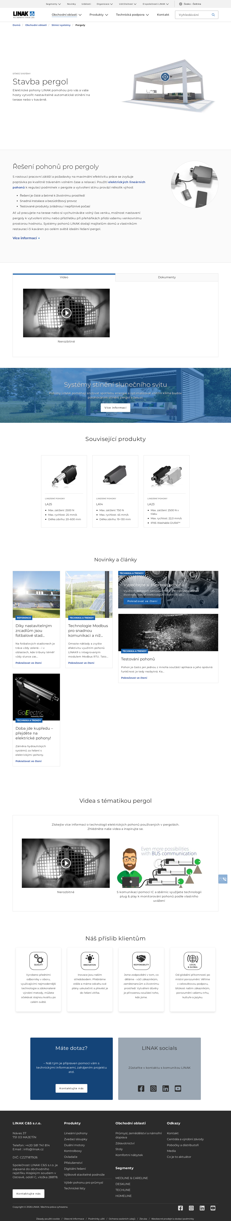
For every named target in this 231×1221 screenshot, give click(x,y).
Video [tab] (64, 277)
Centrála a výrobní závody (185, 1139)
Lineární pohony (76, 1133)
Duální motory (74, 1145)
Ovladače (70, 1157)
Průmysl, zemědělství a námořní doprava (139, 1135)
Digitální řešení (75, 1168)
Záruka (143, 1219)
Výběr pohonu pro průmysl (83, 1182)
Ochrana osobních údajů (122, 1219)
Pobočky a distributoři (183, 1145)
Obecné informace (74, 1219)
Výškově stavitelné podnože (84, 1174)
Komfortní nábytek (129, 1155)
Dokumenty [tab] (167, 277)
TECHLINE (123, 1190)
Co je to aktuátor (179, 1157)
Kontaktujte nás (71, 1088)
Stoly (119, 1149)
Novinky (71, 4)
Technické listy (74, 1188)
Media (171, 1151)
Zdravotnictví (125, 1143)
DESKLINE (123, 1184)
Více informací (25, 238)
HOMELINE (124, 1196)
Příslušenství (73, 1162)
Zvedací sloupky (75, 1139)
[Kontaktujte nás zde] (222, 879)
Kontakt (173, 1133)
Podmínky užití (96, 1219)
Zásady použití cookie (48, 1219)
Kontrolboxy (73, 1151)
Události (86, 4)
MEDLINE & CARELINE (132, 1178)
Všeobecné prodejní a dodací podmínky (172, 1219)
